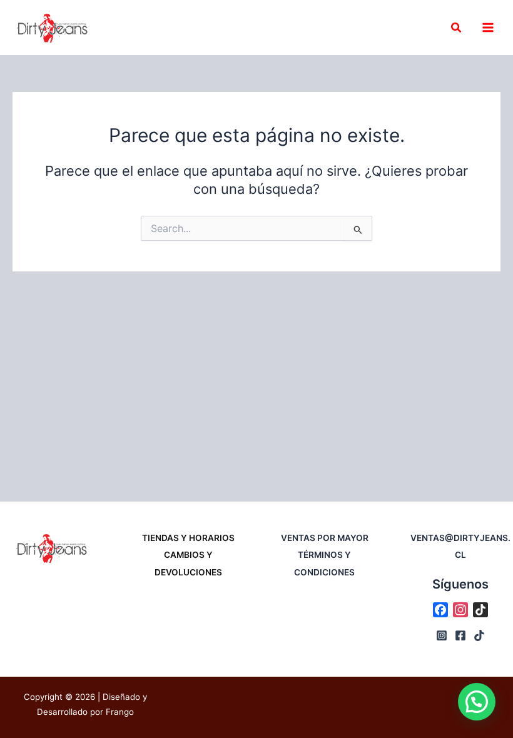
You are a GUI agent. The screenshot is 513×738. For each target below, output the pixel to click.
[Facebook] (460, 635)
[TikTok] (479, 635)
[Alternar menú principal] (487, 27)
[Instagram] (441, 635)
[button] (456, 28)
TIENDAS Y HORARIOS (188, 538)
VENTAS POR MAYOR (324, 538)
